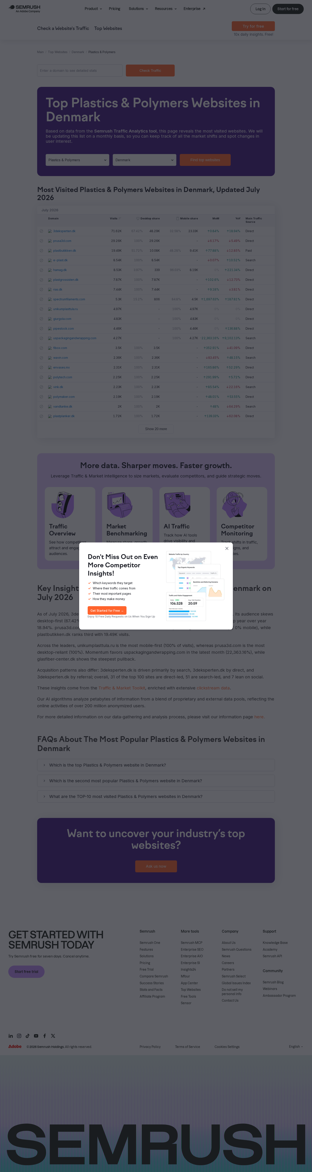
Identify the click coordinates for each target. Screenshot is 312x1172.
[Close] (227, 548)
